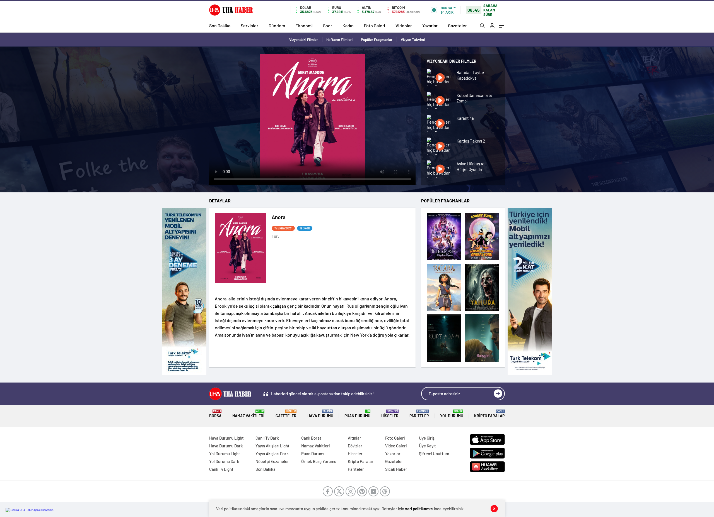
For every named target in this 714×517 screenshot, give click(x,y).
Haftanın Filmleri (339, 39)
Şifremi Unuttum (434, 453)
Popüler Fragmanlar (376, 39)
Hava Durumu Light (226, 437)
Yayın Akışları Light (272, 445)
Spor (327, 25)
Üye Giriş (427, 437)
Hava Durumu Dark (226, 445)
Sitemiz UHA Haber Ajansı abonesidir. (32, 509)
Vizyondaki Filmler (303, 39)
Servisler (249, 25)
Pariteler (419, 414)
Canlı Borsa (311, 437)
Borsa (215, 414)
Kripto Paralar (489, 414)
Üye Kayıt (427, 445)
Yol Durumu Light (224, 453)
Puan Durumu (357, 414)
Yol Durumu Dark (224, 461)
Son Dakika (219, 25)
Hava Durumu (320, 414)
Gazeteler (457, 25)
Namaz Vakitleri (248, 414)
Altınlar (354, 437)
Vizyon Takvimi (413, 39)
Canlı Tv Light (221, 469)
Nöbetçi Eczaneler (272, 461)
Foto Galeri (374, 25)
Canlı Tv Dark (267, 437)
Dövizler (355, 445)
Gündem (277, 25)
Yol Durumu (451, 414)
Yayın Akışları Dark (272, 453)
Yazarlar (430, 25)
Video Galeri (396, 445)
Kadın (348, 25)
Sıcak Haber (396, 469)
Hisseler (390, 414)
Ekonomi (304, 25)
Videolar (403, 25)
